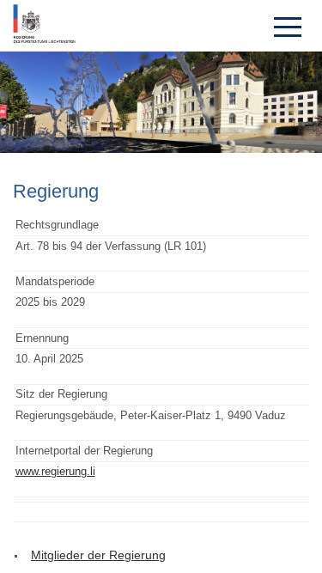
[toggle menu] (287, 25)
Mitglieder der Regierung (98, 555)
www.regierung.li (55, 471)
